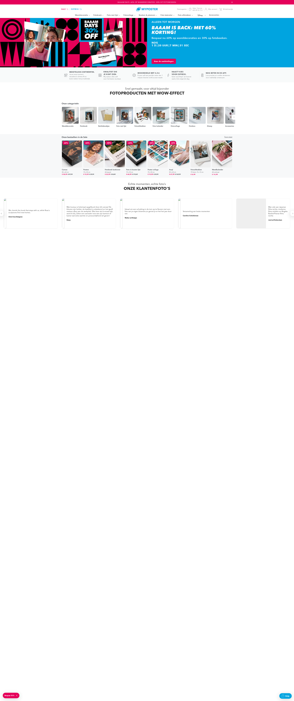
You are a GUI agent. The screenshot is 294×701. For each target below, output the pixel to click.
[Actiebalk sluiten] (232, 2)
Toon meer (228, 137)
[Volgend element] (234, 117)
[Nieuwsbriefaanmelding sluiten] (16, 695)
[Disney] (201, 15)
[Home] (147, 9)
